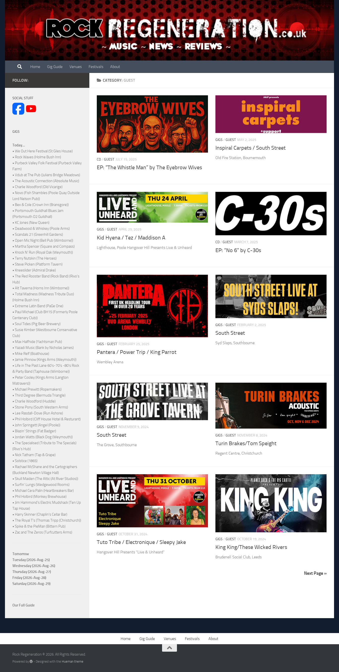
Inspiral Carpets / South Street (250, 148)
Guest (109, 159)
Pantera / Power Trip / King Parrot (136, 352)
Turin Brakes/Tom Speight (245, 443)
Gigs (219, 140)
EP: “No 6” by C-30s (238, 250)
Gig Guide (55, 66)
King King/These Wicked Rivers (251, 547)
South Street (230, 333)
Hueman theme (72, 661)
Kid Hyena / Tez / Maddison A (131, 238)
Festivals (96, 66)
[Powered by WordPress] (31, 661)
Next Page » (315, 573)
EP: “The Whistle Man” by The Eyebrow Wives (149, 167)
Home (35, 66)
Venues (75, 66)
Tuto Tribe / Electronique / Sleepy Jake (141, 542)
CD (99, 159)
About (115, 66)
